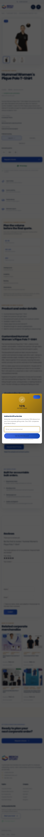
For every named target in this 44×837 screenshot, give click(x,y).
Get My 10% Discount (22, 436)
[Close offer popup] (36, 397)
